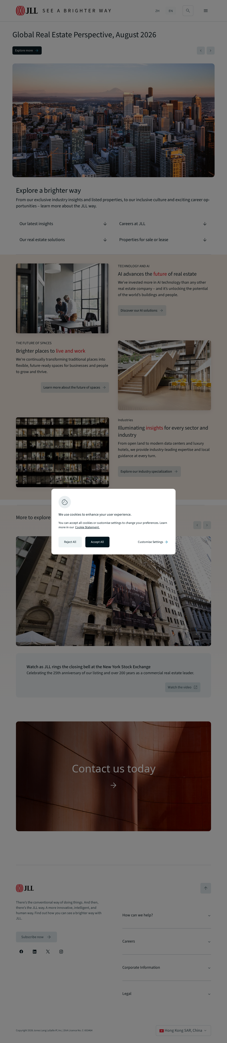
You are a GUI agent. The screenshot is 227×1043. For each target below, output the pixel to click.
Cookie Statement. (87, 527)
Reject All (70, 542)
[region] (113, 521)
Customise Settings (153, 542)
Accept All (97, 542)
